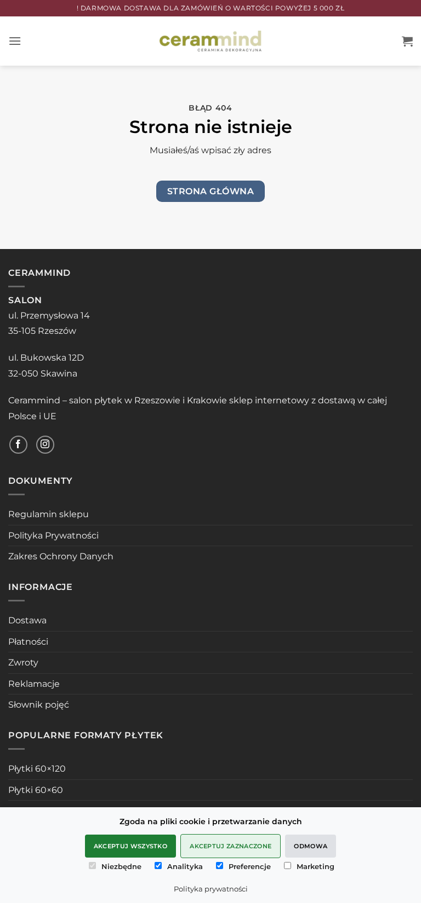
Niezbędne (121, 866)
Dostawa (27, 620)
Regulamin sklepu (48, 514)
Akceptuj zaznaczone (230, 846)
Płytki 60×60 (35, 790)
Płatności (28, 641)
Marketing (315, 866)
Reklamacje (34, 684)
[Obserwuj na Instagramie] (45, 445)
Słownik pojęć (38, 704)
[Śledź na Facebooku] (18, 445)
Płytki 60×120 (37, 768)
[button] (14, 40)
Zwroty (23, 662)
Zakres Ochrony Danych (60, 556)
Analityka (185, 866)
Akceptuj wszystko (131, 846)
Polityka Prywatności (53, 535)
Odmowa (310, 846)
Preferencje (250, 866)
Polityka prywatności (211, 888)
